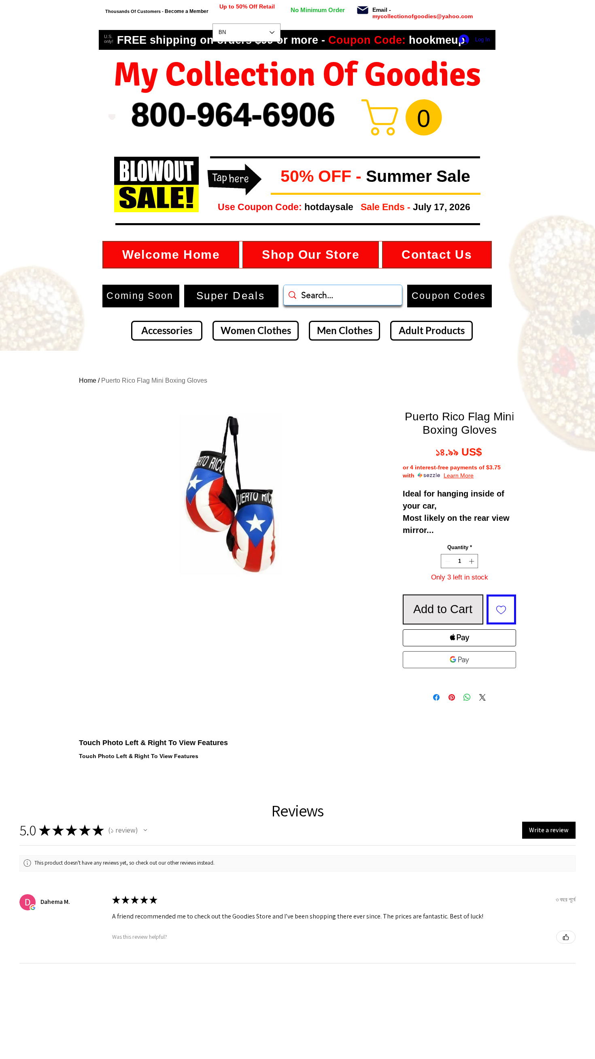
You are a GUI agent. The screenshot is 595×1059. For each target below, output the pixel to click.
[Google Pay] (459, 659)
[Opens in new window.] (33, 907)
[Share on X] (482, 697)
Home (87, 380)
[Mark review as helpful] (566, 937)
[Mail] (362, 10)
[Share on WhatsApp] (467, 697)
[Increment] (472, 561)
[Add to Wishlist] (501, 609)
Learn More (459, 475)
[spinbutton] (460, 561)
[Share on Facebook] (436, 697)
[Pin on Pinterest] (452, 697)
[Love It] (112, 117)
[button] (274, 176)
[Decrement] (447, 561)
